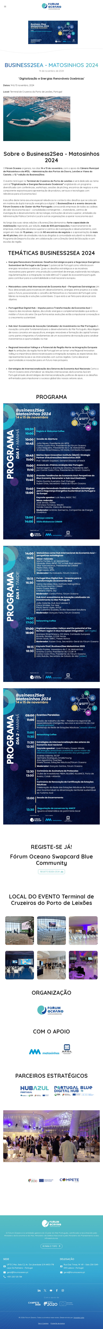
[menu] (5, 6)
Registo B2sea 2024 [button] (50, 871)
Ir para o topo (50, 1246)
